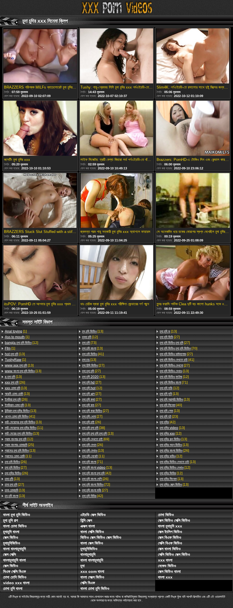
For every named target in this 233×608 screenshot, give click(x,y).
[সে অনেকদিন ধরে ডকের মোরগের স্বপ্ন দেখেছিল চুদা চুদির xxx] (192, 201)
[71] (92, 462)
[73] (89, 343)
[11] (24, 428)
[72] (96, 485)
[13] (15, 354)
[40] (171, 405)
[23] (169, 416)
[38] (93, 428)
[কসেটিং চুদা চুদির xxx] (40, 129)
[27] (15, 468)
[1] (16, 331)
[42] (96, 473)
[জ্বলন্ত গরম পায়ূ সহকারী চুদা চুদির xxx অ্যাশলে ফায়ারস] (116, 201)
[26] (15, 382)
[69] (95, 439)
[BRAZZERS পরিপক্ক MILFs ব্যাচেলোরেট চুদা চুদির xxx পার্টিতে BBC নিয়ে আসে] (40, 56)
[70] (178, 348)
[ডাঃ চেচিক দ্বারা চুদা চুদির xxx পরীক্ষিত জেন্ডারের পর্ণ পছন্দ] (116, 273)
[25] (19, 445)
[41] (20, 416)
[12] (21, 343)
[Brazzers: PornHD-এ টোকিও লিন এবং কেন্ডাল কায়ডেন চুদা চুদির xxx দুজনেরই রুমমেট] (192, 129)
